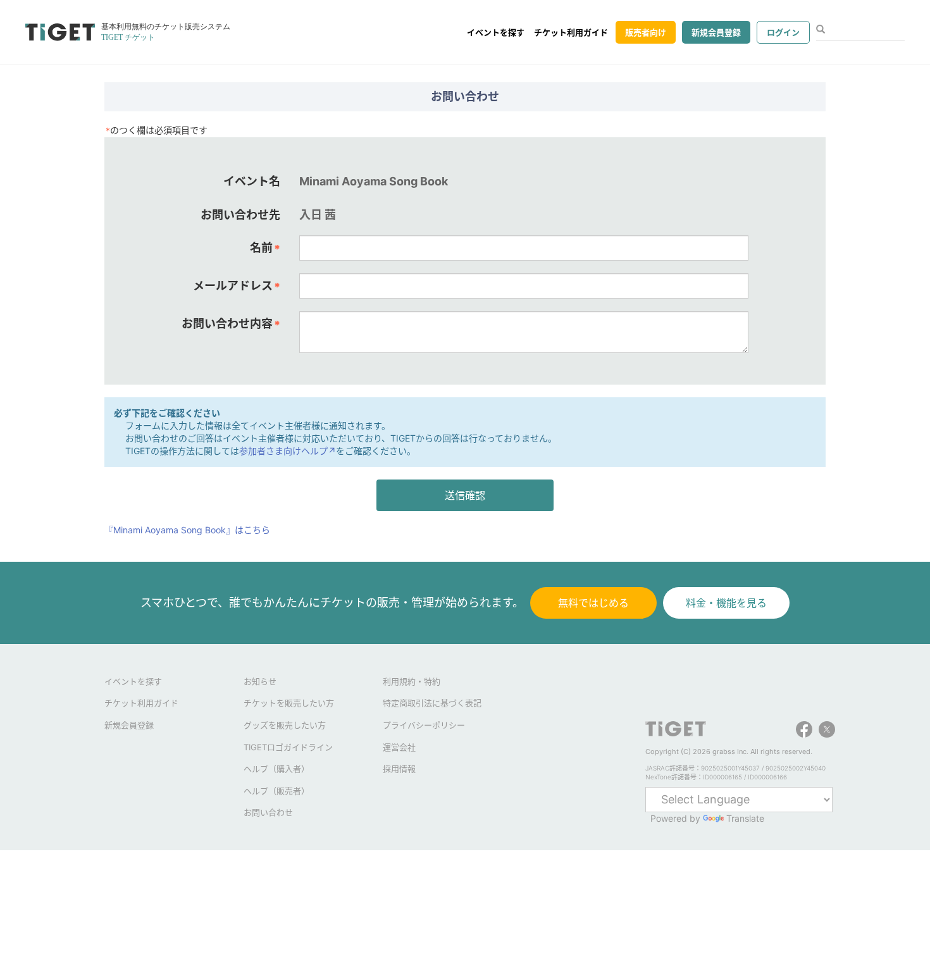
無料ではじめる (593, 603)
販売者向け (645, 32)
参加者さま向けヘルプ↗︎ (287, 450)
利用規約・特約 (411, 681)
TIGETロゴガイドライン (288, 747)
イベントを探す (495, 32)
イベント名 (251, 181)
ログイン (783, 32)
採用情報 (399, 769)
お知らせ (260, 681)
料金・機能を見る (726, 603)
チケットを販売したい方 (289, 703)
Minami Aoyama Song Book (373, 181)
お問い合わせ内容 (231, 324)
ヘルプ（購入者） (276, 769)
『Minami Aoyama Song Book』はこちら (187, 529)
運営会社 (399, 747)
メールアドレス (236, 286)
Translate (745, 818)
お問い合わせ (268, 812)
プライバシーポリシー (424, 725)
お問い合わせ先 (240, 214)
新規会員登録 (716, 32)
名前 (265, 248)
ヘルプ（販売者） (276, 791)
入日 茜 (317, 214)
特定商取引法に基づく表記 (432, 703)
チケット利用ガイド (571, 32)
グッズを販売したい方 (285, 725)
